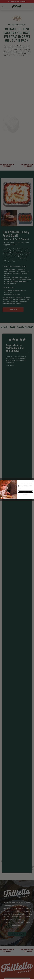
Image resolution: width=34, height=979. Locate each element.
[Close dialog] (33, 480)
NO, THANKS (25, 494)
